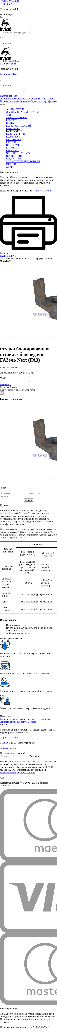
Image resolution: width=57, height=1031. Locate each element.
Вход (15, 74)
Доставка (31, 719)
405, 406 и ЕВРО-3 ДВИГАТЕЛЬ (23, 112)
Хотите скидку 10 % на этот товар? (18, 390)
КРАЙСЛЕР (12, 150)
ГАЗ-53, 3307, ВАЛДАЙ (18, 125)
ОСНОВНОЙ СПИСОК (18, 153)
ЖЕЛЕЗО (11, 142)
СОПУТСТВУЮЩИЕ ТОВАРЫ (23, 161)
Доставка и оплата (9, 101)
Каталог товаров (8, 96)
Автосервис (19, 98)
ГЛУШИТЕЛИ (13, 139)
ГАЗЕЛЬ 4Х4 (13, 128)
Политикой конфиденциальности (17, 772)
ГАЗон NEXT (13, 136)
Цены (44, 98)
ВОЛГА (10, 123)
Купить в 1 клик (8, 387)
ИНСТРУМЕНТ (14, 145)
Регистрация (6, 74)
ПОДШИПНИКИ (15, 156)
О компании (6, 98)
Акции (50, 98)
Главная (4, 719)
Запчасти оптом (8, 721)
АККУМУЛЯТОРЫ (16, 117)
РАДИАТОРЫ (13, 158)
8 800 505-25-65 (8, 4)
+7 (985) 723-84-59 (9, 1)
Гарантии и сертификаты (44, 101)
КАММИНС (12, 147)
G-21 (8, 114)
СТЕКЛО (11, 164)
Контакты (25, 101)
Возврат (32, 721)
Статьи (47, 719)
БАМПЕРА (12, 120)
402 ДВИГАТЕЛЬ (15, 109)
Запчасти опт (33, 98)
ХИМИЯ (10, 167)
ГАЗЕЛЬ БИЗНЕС (15, 134)
